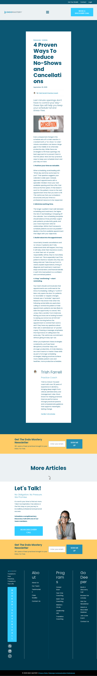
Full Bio (43, 414)
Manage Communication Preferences (62, 673)
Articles (44, 40)
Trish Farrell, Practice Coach (48, 93)
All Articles (51, 414)
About (35, 575)
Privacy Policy (43, 673)
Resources (37, 40)
